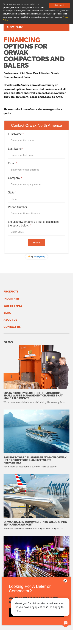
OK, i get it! (59, 5)
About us (10, 319)
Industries (11, 298)
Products (11, 291)
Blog (7, 312)
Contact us (12, 327)
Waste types (13, 305)
